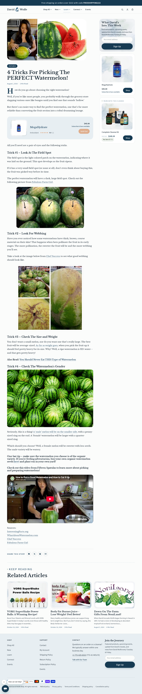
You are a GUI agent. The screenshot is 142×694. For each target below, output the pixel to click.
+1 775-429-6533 (79, 655)
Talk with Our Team (79, 659)
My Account (44, 650)
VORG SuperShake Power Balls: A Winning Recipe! (22, 613)
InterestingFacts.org (17, 531)
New (57, 9)
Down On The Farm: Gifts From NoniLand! (107, 613)
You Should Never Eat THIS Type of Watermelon (48, 359)
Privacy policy (57, 686)
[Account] (127, 9)
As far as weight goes (47, 345)
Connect (76, 9)
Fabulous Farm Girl (42, 182)
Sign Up (117, 46)
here (16, 461)
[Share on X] (34, 554)
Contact (43, 645)
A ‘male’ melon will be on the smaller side (55, 432)
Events (88, 9)
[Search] (122, 9)
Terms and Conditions (72, 686)
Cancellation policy (102, 686)
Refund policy (45, 686)
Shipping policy (87, 686)
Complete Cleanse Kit (110, 132)
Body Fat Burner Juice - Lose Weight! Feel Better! (66, 613)
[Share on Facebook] (29, 554)
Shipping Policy (46, 654)
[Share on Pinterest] (40, 554)
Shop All (46, 9)
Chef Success (53, 256)
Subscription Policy (48, 664)
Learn (66, 9)
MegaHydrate (38, 127)
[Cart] (132, 9)
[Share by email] (45, 554)
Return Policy (45, 659)
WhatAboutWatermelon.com (22, 535)
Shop (128, 90)
